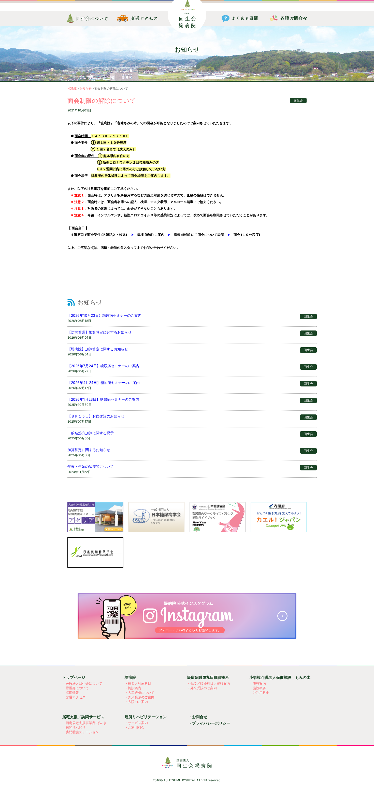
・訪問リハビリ (73, 727)
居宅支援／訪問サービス (83, 716)
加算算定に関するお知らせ (88, 450)
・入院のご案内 (136, 702)
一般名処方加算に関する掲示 (90, 433)
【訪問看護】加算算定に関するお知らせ (99, 332)
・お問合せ (197, 716)
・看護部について (75, 688)
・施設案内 (133, 688)
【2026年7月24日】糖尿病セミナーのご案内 (103, 366)
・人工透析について (139, 692)
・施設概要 (257, 688)
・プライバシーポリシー (209, 723)
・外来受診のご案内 (139, 697)
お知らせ (85, 88)
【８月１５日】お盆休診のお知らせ (95, 416)
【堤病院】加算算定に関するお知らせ (97, 349)
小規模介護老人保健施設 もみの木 (279, 677)
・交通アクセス (73, 697)
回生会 (298, 100)
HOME (72, 88)
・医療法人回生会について (82, 683)
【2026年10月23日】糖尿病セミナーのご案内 (104, 315)
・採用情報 (70, 692)
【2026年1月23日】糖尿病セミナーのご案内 (103, 399)
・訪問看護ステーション (80, 732)
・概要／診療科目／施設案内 (208, 683)
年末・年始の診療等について (90, 466)
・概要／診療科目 (138, 683)
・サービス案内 (136, 723)
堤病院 (130, 677)
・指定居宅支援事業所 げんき (84, 723)
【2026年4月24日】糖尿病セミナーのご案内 (103, 382)
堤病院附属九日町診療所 (208, 677)
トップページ (73, 677)
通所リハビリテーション (146, 716)
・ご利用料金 (259, 692)
